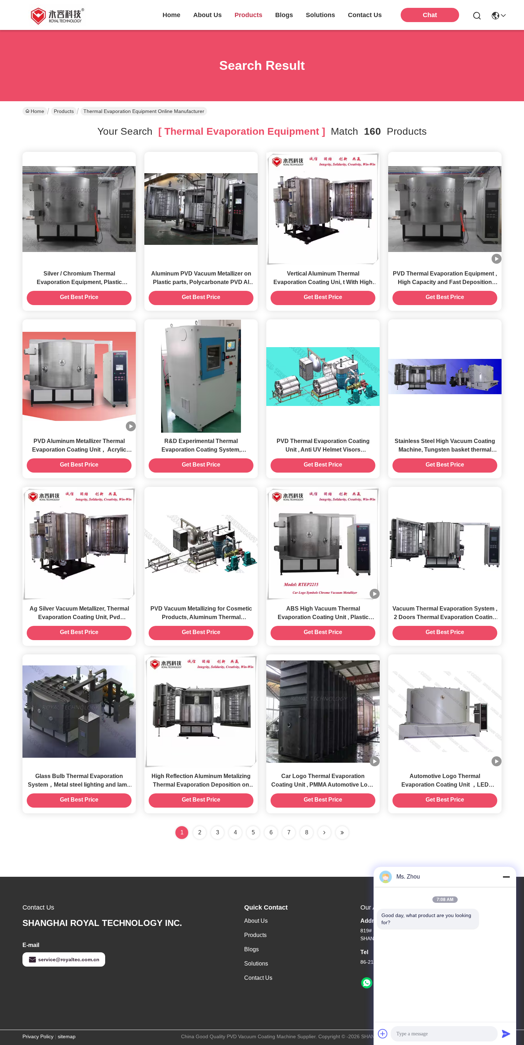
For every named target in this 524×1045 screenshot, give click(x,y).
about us (207, 15)
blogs (284, 15)
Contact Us (258, 978)
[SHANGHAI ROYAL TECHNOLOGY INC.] (56, 15)
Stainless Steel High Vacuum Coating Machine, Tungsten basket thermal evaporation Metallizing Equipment (445, 449)
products (248, 15)
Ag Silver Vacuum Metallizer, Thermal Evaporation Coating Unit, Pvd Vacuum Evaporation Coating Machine (79, 617)
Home (171, 15)
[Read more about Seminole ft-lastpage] (342, 832)
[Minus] (506, 876)
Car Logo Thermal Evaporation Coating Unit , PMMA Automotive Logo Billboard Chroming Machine (323, 784)
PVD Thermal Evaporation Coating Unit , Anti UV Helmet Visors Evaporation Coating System (323, 449)
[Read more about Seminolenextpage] (324, 832)
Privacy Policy (37, 1036)
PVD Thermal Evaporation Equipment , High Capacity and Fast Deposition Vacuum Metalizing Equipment (445, 282)
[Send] (506, 1033)
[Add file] (383, 1033)
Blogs (251, 949)
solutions (320, 15)
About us (256, 921)
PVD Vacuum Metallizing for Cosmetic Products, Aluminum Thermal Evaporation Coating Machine (201, 617)
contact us (365, 15)
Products (64, 111)
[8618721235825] (366, 983)
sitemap (67, 1036)
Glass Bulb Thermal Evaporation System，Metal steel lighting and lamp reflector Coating (79, 784)
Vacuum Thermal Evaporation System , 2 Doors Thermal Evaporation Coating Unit (444, 617)
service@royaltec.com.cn (68, 959)
